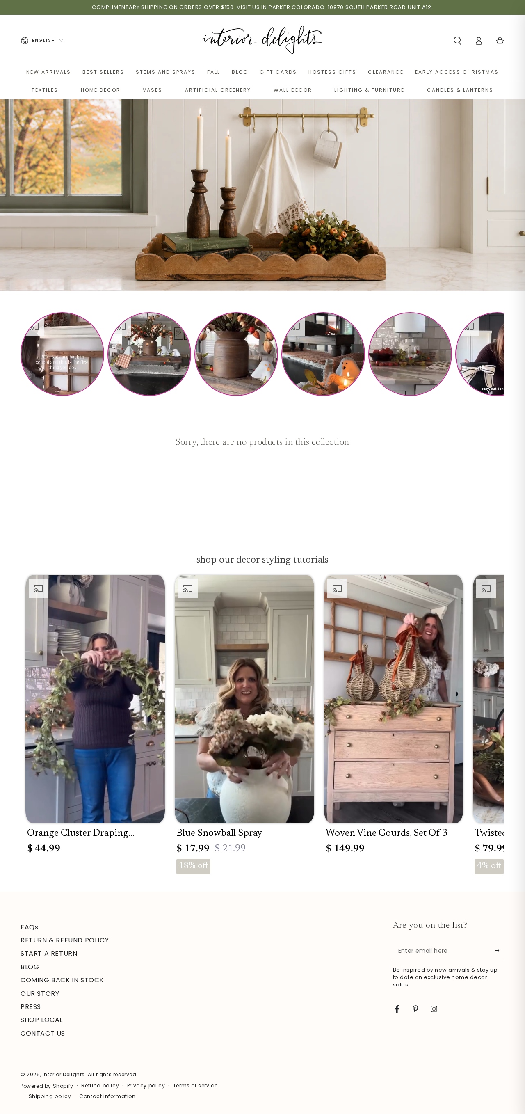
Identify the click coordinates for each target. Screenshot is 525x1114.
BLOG (240, 72)
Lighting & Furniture (369, 90)
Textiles (45, 90)
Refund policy (100, 1085)
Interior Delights (64, 1074)
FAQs (29, 927)
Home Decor (101, 90)
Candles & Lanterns (460, 90)
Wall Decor (293, 90)
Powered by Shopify (47, 1086)
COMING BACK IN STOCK (62, 980)
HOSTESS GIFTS (332, 72)
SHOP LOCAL (42, 1020)
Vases (152, 90)
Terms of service (195, 1085)
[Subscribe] (499, 951)
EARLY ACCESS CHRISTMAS (457, 72)
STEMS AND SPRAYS (166, 72)
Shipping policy (50, 1096)
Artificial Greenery (218, 90)
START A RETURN (49, 953)
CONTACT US (43, 1033)
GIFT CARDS (278, 72)
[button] (457, 41)
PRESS (31, 1006)
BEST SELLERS (103, 72)
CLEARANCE (386, 72)
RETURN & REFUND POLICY (65, 940)
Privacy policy (146, 1085)
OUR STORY (40, 993)
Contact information (107, 1096)
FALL (213, 72)
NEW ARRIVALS (48, 72)
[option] (62, 354)
